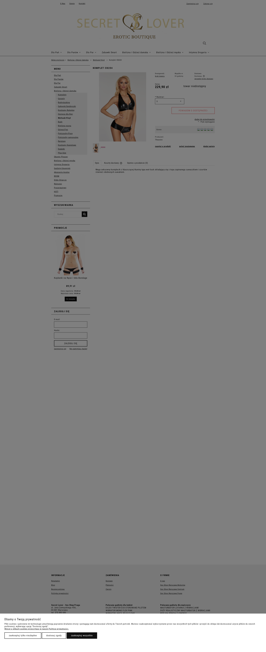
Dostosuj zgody (54, 635)
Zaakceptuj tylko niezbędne (23, 635)
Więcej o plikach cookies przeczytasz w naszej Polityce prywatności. (36, 629)
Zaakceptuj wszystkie (82, 635)
